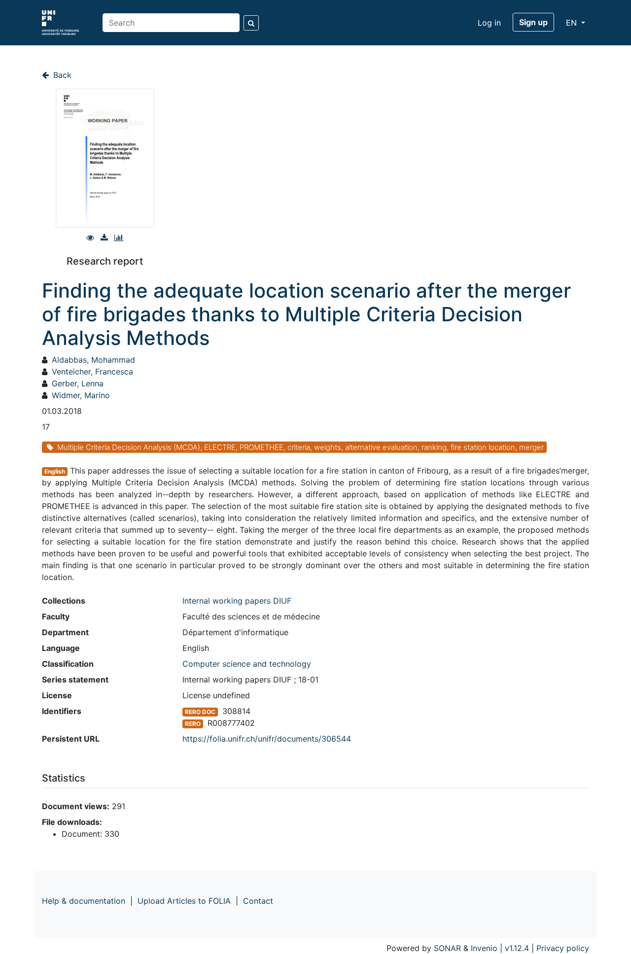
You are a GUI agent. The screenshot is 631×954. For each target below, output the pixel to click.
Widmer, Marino (81, 395)
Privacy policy (562, 948)
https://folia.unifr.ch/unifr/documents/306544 (266, 739)
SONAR (447, 948)
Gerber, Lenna (78, 383)
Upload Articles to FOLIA (184, 901)
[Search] (251, 23)
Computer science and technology (246, 664)
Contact (258, 901)
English (54, 471)
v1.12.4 (517, 948)
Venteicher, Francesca (92, 371)
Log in (489, 23)
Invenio (484, 948)
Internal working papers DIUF (236, 601)
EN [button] (572, 23)
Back (61, 75)
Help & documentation (83, 901)
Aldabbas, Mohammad (93, 360)
